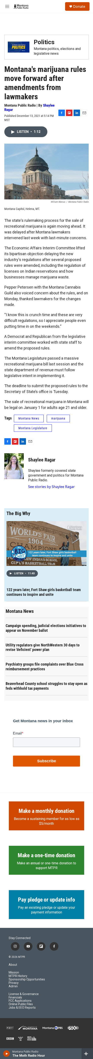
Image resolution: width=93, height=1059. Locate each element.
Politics (44, 42)
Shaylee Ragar (41, 460)
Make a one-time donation (46, 855)
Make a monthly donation (46, 811)
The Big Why (18, 513)
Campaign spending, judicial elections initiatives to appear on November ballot (46, 628)
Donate (79, 6)
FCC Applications (20, 1000)
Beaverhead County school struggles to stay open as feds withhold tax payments (46, 686)
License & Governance (24, 994)
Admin (13, 986)
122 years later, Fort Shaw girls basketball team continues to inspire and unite (43, 592)
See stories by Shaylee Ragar (51, 486)
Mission (14, 972)
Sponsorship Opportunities (27, 979)
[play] (6, 1053)
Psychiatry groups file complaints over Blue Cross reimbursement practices (44, 666)
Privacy (14, 982)
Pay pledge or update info (46, 899)
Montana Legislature (32, 428)
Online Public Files (21, 1004)
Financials (15, 997)
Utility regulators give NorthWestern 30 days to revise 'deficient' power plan (43, 647)
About (13, 964)
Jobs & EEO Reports (22, 1007)
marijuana (58, 418)
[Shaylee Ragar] (14, 466)
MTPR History (18, 976)
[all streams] (87, 1053)
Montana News (28, 418)
